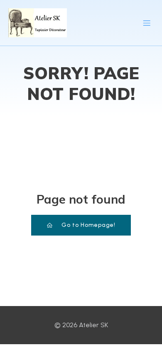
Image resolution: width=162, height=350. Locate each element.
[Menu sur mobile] (147, 23)
